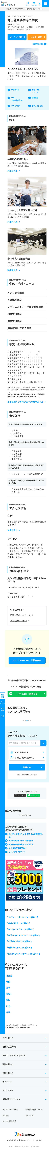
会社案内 (39, 1140)
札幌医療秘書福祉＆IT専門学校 (21, 844)
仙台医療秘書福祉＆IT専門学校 (21, 841)
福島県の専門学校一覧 (29, 1025)
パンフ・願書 (36, 37)
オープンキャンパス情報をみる (27, 660)
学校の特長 (15, 90)
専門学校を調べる (15, 1025)
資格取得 (35, 98)
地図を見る (13, 530)
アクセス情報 (15, 106)
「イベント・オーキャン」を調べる (22, 917)
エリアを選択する (22, 752)
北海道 (9, 976)
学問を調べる (8, 1073)
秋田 (8, 1000)
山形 (8, 1006)
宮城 (8, 994)
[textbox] (27, 743)
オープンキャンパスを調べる (14, 1055)
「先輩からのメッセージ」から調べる (23, 935)
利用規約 (6, 1115)
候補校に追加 (37, 44)
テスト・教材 (8, 1090)
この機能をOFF (24, 815)
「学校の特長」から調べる (18, 923)
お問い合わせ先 (37, 106)
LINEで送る (35, 795)
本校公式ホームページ (20, 615)
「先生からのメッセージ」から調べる (23, 954)
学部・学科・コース (36, 91)
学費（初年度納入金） (17, 99)
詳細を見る (13, 171)
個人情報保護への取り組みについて (19, 1140)
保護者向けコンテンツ (11, 1099)
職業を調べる (8, 1064)
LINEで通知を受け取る (27, 694)
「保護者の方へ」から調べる (19, 947)
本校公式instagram (18, 621)
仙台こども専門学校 (17, 852)
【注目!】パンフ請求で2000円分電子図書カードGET (24, 9)
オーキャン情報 (16, 37)
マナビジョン (8, 4)
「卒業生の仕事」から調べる (19, 941)
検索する (27, 767)
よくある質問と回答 (9, 1121)
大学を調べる (8, 1038)
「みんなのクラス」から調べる (20, 929)
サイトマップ (29, 1115)
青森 (8, 982)
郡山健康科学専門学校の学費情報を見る (26, 402)
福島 (8, 1012)
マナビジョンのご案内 (10, 1110)
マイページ (7, 1082)
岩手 (8, 988)
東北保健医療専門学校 (17, 848)
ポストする (21, 795)
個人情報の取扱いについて (34, 1110)
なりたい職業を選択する (24, 758)
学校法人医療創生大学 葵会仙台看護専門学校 (26, 835)
